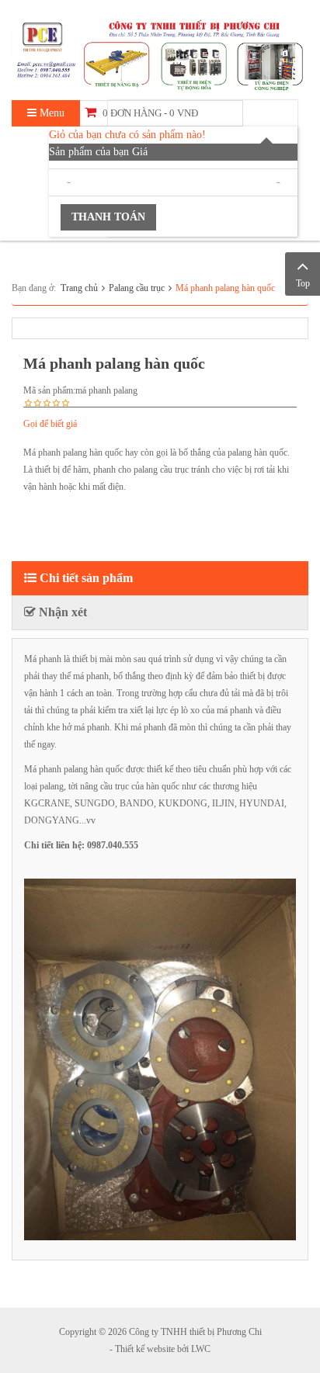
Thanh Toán (108, 217)
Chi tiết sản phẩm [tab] (85, 577)
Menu (50, 113)
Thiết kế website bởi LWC (162, 1349)
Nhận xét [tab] (61, 612)
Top (303, 283)
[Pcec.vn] (160, 52)
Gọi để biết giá (50, 423)
